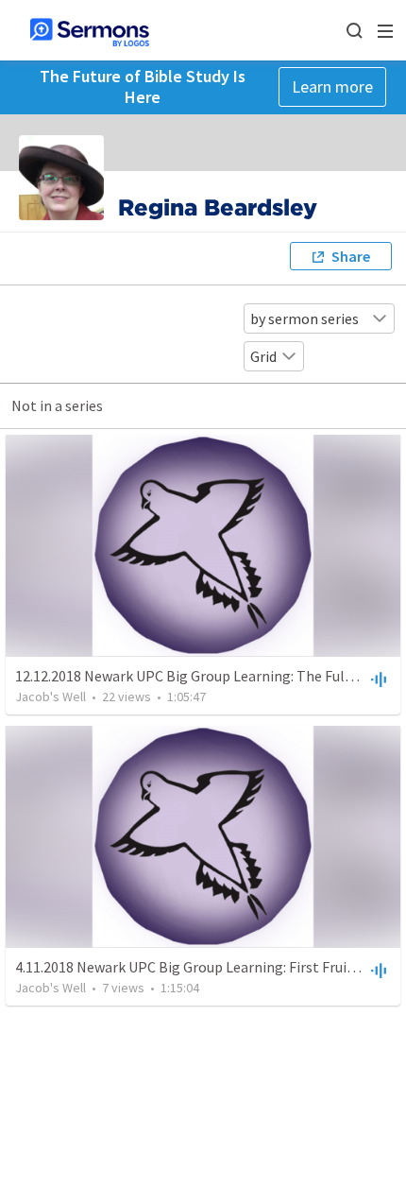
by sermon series (304, 318)
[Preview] (377, 678)
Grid (263, 356)
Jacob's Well (50, 696)
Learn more (332, 86)
